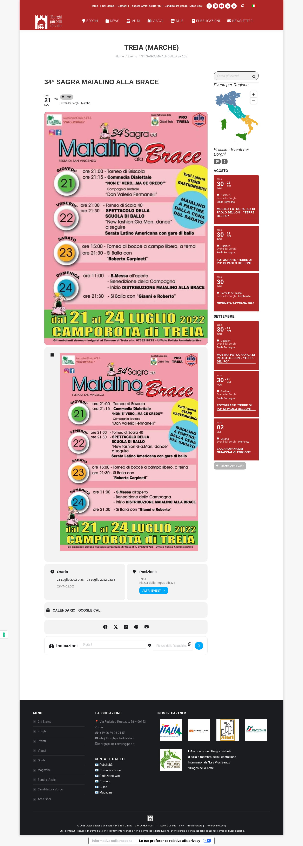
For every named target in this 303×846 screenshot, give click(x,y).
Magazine (44, 770)
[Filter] (217, 161)
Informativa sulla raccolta (112, 841)
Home (94, 5)
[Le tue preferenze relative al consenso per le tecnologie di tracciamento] (4, 635)
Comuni (105, 781)
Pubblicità (106, 765)
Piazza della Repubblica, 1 (157, 583)
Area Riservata (194, 825)
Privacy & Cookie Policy (171, 825)
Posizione (148, 572)
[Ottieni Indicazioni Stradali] (199, 646)
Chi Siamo (108, 5)
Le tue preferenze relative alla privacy (169, 841)
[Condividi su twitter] (115, 627)
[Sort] (225, 161)
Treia (142, 579)
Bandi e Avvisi (47, 780)
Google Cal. (89, 610)
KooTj (222, 825)
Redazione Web (110, 776)
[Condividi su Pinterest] (136, 627)
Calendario (64, 610)
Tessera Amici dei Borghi (145, 5)
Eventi (42, 741)
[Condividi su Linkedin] (126, 627)
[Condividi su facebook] (105, 627)
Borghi (42, 731)
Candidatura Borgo (176, 5)
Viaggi (42, 751)
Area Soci (196, 5)
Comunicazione (110, 770)
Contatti (122, 5)
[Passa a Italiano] (254, 5)
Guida (41, 760)
